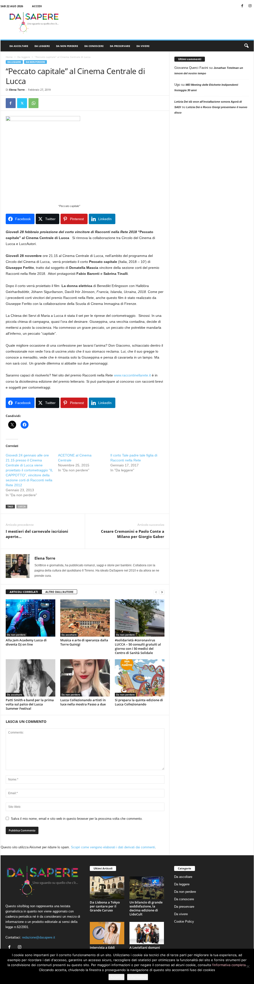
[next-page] (161, 592)
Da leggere (42, 46)
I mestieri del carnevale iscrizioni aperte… (37, 534)
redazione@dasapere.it (38, 937)
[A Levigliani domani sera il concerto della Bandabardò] (146, 933)
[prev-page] (156, 592)
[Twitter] (22, 103)
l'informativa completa (229, 965)
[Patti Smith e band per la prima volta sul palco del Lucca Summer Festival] (30, 678)
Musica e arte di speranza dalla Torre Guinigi (84, 642)
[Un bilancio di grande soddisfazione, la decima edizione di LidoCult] (146, 887)
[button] (246, 46)
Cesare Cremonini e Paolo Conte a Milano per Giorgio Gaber (132, 534)
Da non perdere (67, 46)
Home (9, 57)
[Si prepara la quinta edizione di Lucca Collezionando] (139, 678)
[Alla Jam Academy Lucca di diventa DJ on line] (30, 618)
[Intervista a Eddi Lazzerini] (107, 933)
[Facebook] (242, 6)
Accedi (37, 6)
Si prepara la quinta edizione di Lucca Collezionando (139, 702)
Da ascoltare (18, 46)
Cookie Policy (184, 921)
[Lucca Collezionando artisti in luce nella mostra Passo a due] (85, 678)
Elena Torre (17, 89)
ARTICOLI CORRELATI (24, 592)
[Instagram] (250, 6)
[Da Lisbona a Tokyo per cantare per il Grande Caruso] (107, 887)
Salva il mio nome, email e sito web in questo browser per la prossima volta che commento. (77, 818)
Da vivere (143, 46)
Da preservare (120, 46)
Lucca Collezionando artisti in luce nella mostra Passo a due (83, 702)
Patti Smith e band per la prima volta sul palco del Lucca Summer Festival (30, 704)
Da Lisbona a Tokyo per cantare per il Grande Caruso (105, 906)
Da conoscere (94, 46)
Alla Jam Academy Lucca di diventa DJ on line (26, 642)
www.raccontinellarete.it (132, 375)
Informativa (137, 977)
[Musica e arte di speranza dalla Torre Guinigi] (85, 618)
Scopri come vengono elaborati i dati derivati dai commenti (113, 847)
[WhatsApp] (33, 103)
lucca (22, 506)
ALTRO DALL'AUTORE (59, 592)
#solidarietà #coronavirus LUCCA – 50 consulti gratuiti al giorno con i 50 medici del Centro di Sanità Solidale (138, 646)
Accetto (116, 977)
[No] (247, 966)
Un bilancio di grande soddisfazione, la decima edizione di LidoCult (145, 908)
